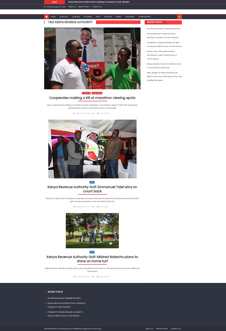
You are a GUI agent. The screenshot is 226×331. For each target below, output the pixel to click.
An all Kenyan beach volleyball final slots (163, 28)
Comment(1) (104, 207)
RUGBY (118, 17)
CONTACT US (97, 7)
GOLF (98, 17)
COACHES (76, 17)
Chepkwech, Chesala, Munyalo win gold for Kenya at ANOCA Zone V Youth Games (102, 3)
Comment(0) (104, 113)
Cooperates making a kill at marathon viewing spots (92, 98)
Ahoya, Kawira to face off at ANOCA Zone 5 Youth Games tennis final (164, 66)
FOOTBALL (88, 17)
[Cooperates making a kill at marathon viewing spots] (92, 58)
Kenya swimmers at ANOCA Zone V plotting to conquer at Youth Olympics (163, 36)
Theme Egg (96, 329)
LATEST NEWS (97, 93)
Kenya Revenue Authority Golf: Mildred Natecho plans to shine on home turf (92, 259)
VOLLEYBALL (129, 17)
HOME (53, 17)
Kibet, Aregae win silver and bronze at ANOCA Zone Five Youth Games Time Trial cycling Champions (164, 76)
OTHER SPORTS (144, 17)
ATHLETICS (64, 17)
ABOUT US (72, 7)
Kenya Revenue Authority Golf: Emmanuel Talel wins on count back (92, 189)
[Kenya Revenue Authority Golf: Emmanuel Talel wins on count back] (92, 149)
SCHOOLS (108, 17)
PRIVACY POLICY (84, 7)
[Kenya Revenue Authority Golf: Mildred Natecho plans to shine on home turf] (92, 230)
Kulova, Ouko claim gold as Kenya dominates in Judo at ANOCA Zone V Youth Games (162, 55)
